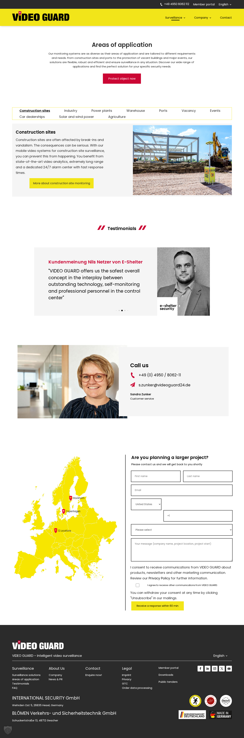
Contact (226, 18)
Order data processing (137, 688)
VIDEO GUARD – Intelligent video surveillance (47, 656)
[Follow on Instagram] (215, 668)
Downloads (166, 675)
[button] (116, 310)
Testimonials (20, 683)
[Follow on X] (222, 668)
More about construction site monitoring (61, 183)
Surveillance (173, 18)
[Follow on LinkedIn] (207, 668)
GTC (125, 683)
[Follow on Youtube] (229, 668)
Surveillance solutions (26, 675)
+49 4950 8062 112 (176, 4)
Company (201, 18)
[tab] (34, 111)
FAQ (14, 688)
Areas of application (25, 679)
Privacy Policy (159, 578)
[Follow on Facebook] (200, 668)
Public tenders (168, 682)
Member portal (204, 4)
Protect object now (122, 79)
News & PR (56, 679)
